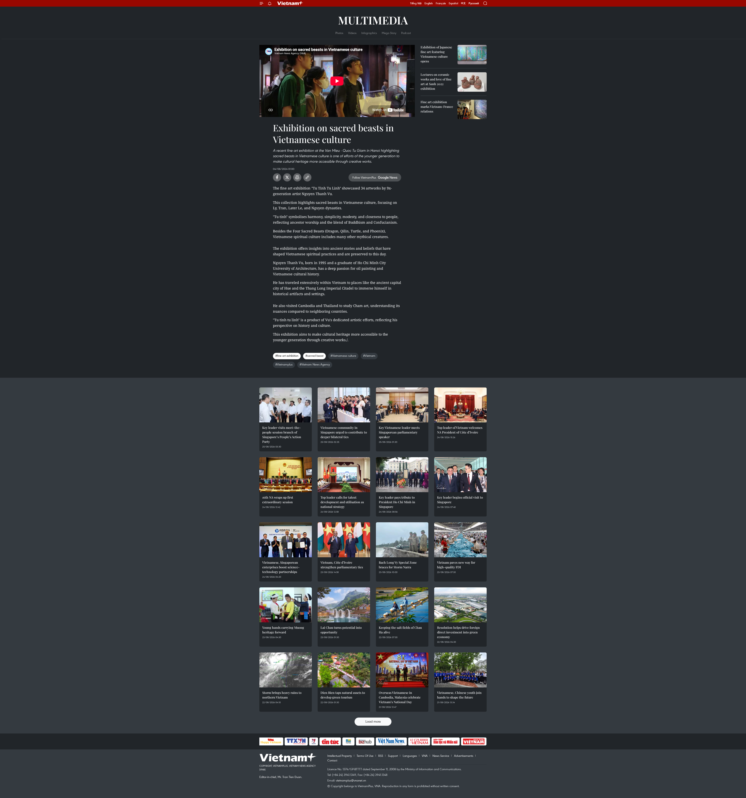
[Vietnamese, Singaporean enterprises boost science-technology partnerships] (285, 539)
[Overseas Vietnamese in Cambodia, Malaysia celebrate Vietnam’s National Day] (402, 669)
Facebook (277, 177)
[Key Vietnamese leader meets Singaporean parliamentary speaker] (402, 404)
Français (441, 3)
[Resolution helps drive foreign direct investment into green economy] (460, 604)
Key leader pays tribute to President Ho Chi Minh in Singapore (397, 502)
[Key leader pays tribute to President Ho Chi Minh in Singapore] (402, 474)
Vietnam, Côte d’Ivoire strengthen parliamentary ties (342, 564)
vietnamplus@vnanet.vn (351, 780)
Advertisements (463, 756)
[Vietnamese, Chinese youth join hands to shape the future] (460, 669)
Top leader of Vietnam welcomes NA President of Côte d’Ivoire (459, 430)
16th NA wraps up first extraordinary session (277, 499)
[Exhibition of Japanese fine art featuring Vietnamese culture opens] (472, 54)
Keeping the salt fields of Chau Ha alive (400, 629)
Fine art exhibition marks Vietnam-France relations (437, 106)
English (428, 3)
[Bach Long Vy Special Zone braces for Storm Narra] (402, 539)
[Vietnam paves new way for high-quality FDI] (460, 539)
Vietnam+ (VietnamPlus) (290, 3)
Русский (474, 3)
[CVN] (419, 741)
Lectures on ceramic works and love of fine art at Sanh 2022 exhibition (436, 81)
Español (453, 3)
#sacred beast (314, 356)
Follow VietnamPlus (364, 177)
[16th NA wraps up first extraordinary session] (285, 474)
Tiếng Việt (416, 3)
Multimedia (373, 20)
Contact (332, 760)
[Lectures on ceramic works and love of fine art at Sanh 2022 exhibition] (472, 82)
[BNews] (348, 741)
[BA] (474, 741)
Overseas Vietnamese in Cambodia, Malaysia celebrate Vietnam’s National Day (400, 697)
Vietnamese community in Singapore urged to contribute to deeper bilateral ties (344, 432)
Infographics (369, 33)
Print (297, 177)
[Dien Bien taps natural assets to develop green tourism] (344, 669)
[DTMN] (445, 741)
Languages (410, 756)
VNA (425, 756)
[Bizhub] (365, 741)
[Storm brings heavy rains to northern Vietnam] (285, 669)
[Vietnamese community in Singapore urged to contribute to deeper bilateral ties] (344, 404)
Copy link (307, 177)
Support (393, 756)
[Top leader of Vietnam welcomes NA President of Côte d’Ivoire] (460, 404)
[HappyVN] (271, 741)
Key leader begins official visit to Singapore (460, 499)
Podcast (406, 33)
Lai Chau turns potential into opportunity (341, 629)
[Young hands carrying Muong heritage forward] (285, 604)
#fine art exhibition (286, 356)
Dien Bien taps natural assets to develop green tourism (343, 695)
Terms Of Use (365, 756)
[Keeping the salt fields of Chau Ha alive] (402, 604)
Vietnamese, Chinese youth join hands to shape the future (459, 695)
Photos (339, 33)
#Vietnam (369, 356)
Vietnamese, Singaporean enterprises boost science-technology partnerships (281, 567)
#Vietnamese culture (343, 356)
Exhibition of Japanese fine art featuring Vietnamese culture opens (436, 54)
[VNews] (313, 741)
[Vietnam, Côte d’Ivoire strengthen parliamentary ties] (344, 539)
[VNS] (391, 741)
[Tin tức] (330, 741)
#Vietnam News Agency (315, 364)
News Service (440, 756)
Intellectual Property (339, 756)
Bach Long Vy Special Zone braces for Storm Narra (398, 564)
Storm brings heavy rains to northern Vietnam (282, 695)
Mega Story (389, 33)
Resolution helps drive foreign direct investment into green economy (458, 632)
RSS (380, 756)
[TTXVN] (296, 741)
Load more (373, 721)
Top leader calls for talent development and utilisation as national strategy (342, 502)
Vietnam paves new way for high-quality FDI (456, 564)
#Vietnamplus (284, 364)
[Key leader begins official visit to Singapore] (460, 474)
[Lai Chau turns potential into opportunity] (344, 604)
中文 (463, 3)
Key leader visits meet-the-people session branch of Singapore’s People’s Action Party (281, 435)
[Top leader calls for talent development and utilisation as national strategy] (344, 474)
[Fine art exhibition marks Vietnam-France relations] (472, 109)
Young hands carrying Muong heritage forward (283, 629)
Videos (352, 33)
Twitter (287, 177)
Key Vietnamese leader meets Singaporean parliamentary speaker (399, 432)
